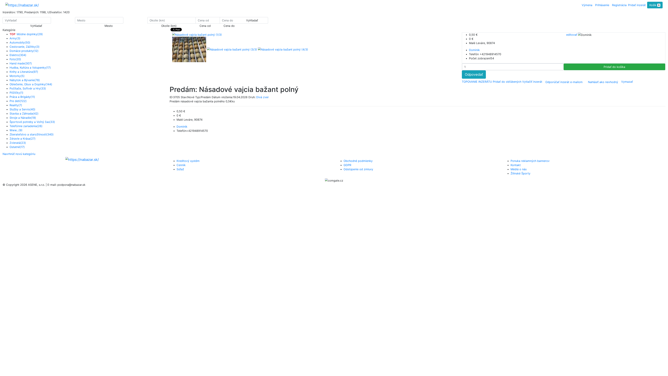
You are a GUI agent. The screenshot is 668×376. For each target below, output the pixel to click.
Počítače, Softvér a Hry (28, 88)
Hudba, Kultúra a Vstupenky (30, 67)
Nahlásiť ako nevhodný (603, 82)
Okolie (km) (169, 26)
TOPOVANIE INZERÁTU (477, 81)
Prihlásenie (602, 5)
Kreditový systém (188, 161)
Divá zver (262, 97)
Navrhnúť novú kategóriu (19, 154)
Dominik (474, 50)
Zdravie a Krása (22, 138)
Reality (16, 105)
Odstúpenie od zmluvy (358, 169)
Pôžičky (16, 92)
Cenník (181, 165)
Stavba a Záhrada (24, 113)
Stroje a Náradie (23, 117)
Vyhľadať (36, 26)
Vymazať (627, 81)
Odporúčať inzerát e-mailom (564, 82)
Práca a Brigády (22, 97)
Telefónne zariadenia (26, 126)
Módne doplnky (26, 34)
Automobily (20, 42)
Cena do (229, 26)
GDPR (347, 165)
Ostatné (17, 147)
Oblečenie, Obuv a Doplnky (31, 84)
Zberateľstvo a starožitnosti (32, 134)
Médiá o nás (519, 169)
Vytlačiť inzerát (532, 81)
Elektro (18, 55)
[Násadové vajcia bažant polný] (232, 49)
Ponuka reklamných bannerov (530, 161)
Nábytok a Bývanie (25, 80)
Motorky (17, 76)
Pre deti (18, 101)
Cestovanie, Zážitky (24, 46)
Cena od (205, 26)
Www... (16, 130)
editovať (572, 34)
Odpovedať (474, 74)
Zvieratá (18, 142)
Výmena (587, 5)
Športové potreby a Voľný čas (32, 122)
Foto (15, 59)
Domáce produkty (24, 51)
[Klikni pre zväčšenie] (197, 34)
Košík (654, 5)
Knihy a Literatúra (24, 71)
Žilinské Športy (520, 173)
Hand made (21, 63)
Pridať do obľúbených (507, 81)
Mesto (109, 26)
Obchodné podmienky (358, 161)
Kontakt (516, 165)
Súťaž (180, 169)
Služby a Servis (22, 109)
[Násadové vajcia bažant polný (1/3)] (189, 49)
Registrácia (619, 5)
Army (15, 38)
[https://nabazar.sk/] (22, 5)
